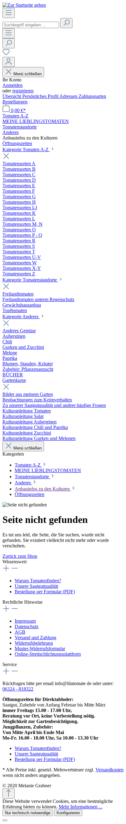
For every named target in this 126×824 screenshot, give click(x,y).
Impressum (25, 621)
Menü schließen (27, 74)
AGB (20, 632)
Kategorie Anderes (21, 316)
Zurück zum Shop (19, 556)
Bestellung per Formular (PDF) (45, 591)
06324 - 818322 (17, 689)
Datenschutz (27, 626)
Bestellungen (15, 101)
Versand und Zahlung (35, 637)
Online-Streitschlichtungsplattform (48, 654)
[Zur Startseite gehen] (24, 5)
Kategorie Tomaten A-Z (26, 149)
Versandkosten (109, 769)
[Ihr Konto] (8, 62)
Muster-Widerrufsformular (40, 648)
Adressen (69, 96)
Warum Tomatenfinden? (38, 580)
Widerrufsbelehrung (34, 643)
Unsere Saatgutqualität (36, 586)
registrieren (23, 90)
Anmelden (12, 85)
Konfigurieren (68, 813)
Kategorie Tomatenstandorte (30, 279)
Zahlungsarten (92, 96)
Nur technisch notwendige (27, 813)
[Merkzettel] (6, 54)
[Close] (4, 820)
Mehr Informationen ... (80, 806)
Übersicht (12, 96)
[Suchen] (66, 23)
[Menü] (8, 13)
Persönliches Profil (40, 96)
